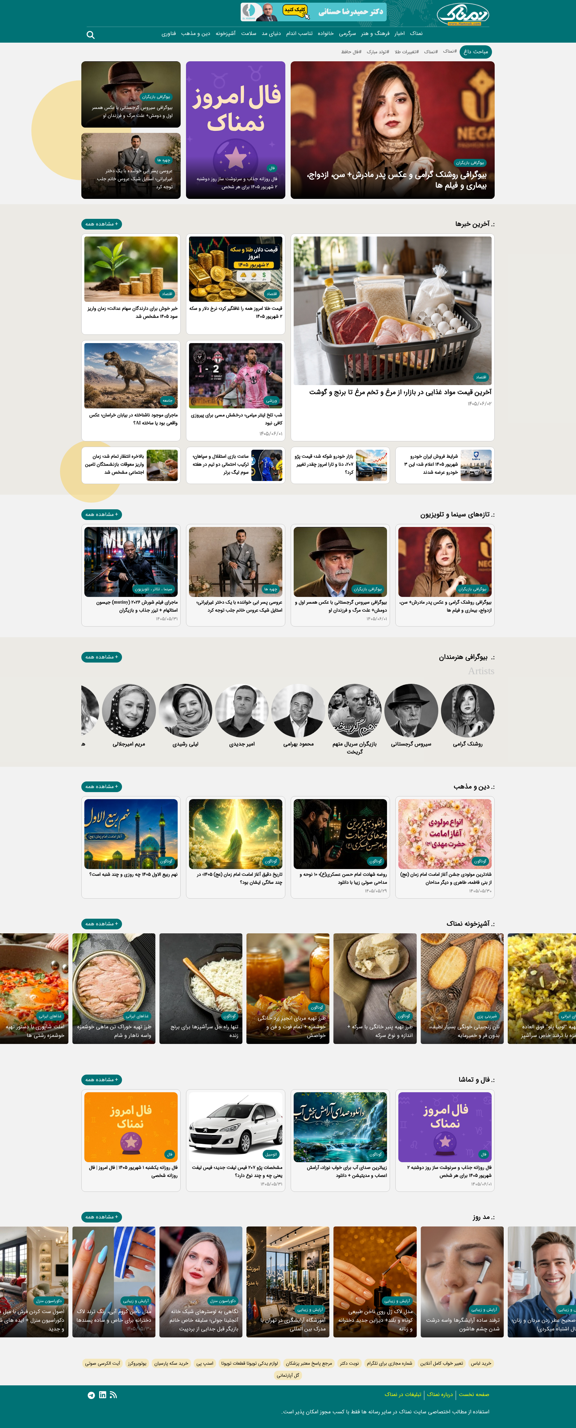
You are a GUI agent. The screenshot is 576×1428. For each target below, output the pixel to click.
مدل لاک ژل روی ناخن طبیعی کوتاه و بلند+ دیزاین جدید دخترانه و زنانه (375, 1320)
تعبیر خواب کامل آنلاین (441, 1363)
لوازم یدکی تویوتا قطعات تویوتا (249, 1363)
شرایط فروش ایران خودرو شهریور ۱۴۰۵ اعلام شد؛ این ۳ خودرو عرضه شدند (431, 464)
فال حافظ (350, 52)
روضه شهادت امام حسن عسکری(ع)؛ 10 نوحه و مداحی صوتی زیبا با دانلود (343, 878)
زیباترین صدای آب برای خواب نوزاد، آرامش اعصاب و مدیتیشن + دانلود (347, 1171)
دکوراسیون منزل (223, 1301)
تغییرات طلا (405, 52)
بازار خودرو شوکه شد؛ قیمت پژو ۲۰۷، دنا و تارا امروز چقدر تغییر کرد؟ (324, 464)
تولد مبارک (376, 52)
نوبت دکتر (349, 1363)
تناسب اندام (299, 34)
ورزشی (271, 400)
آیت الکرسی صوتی (102, 1363)
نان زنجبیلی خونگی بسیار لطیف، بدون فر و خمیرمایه (464, 1031)
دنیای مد (271, 34)
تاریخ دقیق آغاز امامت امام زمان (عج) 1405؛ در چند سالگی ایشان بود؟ (239, 878)
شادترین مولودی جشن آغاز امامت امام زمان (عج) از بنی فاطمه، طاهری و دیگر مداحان (446, 878)
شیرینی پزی (487, 1016)
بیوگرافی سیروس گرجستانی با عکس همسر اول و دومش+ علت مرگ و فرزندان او (341, 606)
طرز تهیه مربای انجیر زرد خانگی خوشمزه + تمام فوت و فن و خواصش (292, 1027)
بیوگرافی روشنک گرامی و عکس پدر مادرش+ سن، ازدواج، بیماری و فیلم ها (397, 180)
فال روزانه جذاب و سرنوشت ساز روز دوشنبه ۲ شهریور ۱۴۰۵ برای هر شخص (449, 1171)
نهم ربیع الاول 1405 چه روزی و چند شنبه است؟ (133, 874)
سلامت (248, 34)
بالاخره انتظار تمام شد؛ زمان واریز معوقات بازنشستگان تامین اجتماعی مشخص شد (114, 464)
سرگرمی (347, 34)
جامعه (167, 400)
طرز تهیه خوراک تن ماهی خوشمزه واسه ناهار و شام (114, 1031)
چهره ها (163, 160)
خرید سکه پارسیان (171, 1363)
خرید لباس (481, 1363)
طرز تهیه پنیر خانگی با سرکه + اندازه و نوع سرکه (380, 1031)
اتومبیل (271, 1154)
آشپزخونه (226, 34)
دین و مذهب (195, 34)
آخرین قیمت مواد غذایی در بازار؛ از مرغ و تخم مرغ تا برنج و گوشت (400, 392)
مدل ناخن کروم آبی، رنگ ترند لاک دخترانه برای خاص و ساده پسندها (113, 1315)
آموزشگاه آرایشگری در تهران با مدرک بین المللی (293, 1324)
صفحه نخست (474, 1394)
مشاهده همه (99, 224)
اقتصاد (481, 377)
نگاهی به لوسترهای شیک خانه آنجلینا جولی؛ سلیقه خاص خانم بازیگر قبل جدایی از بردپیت (204, 1320)
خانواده (326, 34)
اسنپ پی (204, 1363)
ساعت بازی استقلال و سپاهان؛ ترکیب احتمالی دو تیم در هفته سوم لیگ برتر (221, 464)
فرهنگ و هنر (375, 34)
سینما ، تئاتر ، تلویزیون (153, 589)
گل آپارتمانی (288, 1375)
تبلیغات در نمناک (403, 1394)
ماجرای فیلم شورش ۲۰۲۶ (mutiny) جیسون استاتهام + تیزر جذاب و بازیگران (137, 606)
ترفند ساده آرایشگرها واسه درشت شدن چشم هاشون (463, 1324)
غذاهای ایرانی (137, 1016)
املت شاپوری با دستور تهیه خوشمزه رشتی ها (35, 1031)
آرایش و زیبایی (484, 1309)
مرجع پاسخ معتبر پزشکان (309, 1363)
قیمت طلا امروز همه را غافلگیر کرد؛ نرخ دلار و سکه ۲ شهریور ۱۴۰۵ (235, 312)
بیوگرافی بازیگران (470, 163)
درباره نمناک (440, 1394)
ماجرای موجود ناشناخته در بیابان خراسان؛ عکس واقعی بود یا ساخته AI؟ (133, 419)
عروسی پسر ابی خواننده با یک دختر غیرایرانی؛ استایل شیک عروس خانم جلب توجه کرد (135, 179)
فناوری (169, 34)
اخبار (400, 34)
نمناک (416, 34)
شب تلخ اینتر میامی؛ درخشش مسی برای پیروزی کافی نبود (236, 419)
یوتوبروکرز (137, 1363)
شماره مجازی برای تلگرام (389, 1363)
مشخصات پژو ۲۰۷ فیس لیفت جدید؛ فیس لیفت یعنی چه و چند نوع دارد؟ (237, 1171)
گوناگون (480, 861)
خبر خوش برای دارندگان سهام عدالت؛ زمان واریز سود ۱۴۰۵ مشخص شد (133, 312)
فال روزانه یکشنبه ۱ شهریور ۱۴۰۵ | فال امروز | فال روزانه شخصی (133, 1171)
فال (272, 168)
